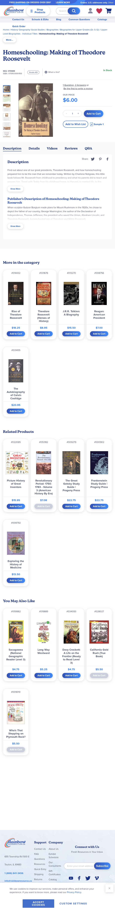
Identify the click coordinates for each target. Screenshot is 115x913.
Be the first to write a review (78, 88)
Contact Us (18, 19)
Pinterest (100, 159)
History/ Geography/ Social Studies (28, 29)
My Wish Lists (99, 11)
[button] (90, 10)
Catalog (53, 879)
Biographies (52, 29)
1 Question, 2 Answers (74, 85)
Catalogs (102, 19)
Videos (52, 148)
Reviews (71, 148)
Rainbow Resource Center (15, 843)
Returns (38, 879)
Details (34, 148)
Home (6, 29)
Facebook (107, 159)
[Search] (74, 10)
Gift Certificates (54, 872)
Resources (39, 864)
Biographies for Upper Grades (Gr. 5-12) (79, 29)
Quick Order (18, 26)
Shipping (38, 874)
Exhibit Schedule (54, 855)
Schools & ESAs (40, 19)
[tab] (9, 40)
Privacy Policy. (74, 892)
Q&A (88, 148)
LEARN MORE (63, 2)
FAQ (36, 854)
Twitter (93, 159)
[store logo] (13, 11)
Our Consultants (55, 864)
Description (12, 148)
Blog (58, 19)
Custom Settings (73, 904)
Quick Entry (40, 869)
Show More (15, 188)
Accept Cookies (38, 903)
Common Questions (79, 19)
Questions (39, 859)
